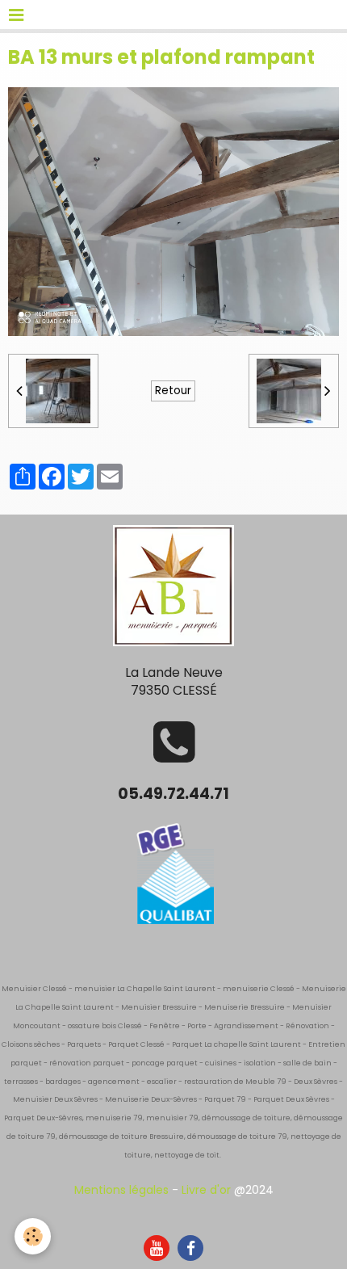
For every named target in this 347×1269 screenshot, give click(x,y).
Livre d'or (206, 1190)
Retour (173, 390)
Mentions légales (121, 1190)
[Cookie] (33, 1236)
